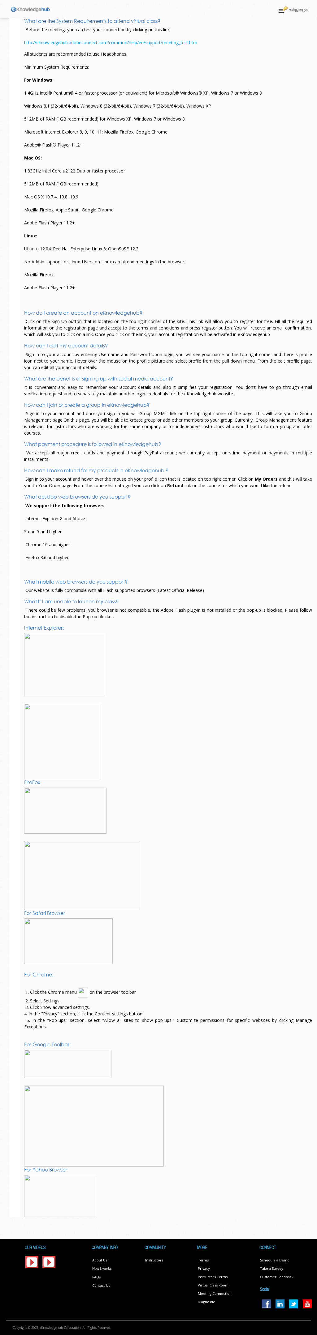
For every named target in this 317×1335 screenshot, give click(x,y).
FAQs (96, 1277)
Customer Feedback (276, 1276)
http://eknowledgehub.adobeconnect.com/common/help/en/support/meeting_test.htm (110, 42)
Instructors (154, 1260)
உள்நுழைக (298, 9)
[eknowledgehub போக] (30, 9)
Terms (203, 1260)
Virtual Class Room (213, 1285)
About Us (99, 1260)
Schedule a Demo (274, 1260)
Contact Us (101, 1285)
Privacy (204, 1268)
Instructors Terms (213, 1276)
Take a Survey (271, 1268)
